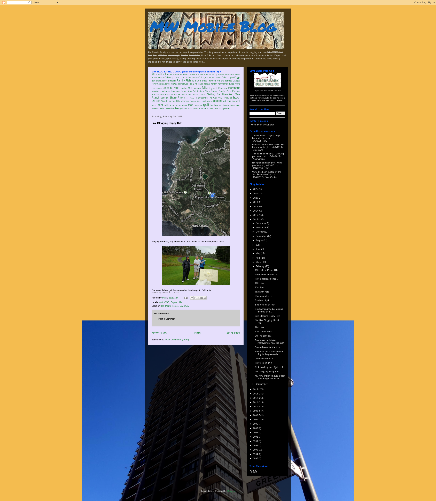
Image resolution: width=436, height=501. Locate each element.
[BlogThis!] (195, 298)
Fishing (189, 80)
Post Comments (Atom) (177, 339)
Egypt (237, 77)
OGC (166, 302)
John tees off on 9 (264, 358)
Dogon (231, 77)
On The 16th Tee (263, 336)
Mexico (197, 88)
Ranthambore (158, 94)
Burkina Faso (158, 77)
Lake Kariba (157, 88)
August (259, 240)
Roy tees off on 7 (263, 363)
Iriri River (198, 84)
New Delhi (193, 91)
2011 (256, 402)
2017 (256, 211)
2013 (256, 393)
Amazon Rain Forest (179, 74)
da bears (176, 105)
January (260, 384)
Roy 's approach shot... (266, 279)
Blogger (231, 491)
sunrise (202, 108)
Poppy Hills (176, 302)
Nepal (183, 91)
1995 (256, 449)
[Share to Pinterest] (205, 298)
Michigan (209, 87)
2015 (256, 219)
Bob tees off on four (265, 304)
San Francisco (225, 94)
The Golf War (215, 97)
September (261, 236)
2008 (256, 415)
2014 (256, 389)
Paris (229, 91)
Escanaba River (159, 80)
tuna (221, 108)
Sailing (211, 94)
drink (184, 105)
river (177, 108)
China (210, 77)
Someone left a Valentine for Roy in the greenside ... (269, 353)
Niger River (204, 91)
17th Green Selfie (263, 331)
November (261, 227)
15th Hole (259, 283)
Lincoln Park (170, 87)
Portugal (236, 91)
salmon (189, 108)
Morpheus (234, 87)
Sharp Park (176, 97)
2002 (256, 437)
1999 (256, 441)
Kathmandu (223, 84)
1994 (256, 454)
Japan (207, 84)
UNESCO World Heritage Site (166, 101)
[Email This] (192, 298)
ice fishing (224, 105)
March (259, 262)
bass (154, 105)
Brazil (237, 74)
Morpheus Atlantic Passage (166, 91)
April (258, 258)
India (191, 84)
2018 (256, 206)
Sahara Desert (199, 94)
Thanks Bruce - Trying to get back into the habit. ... (266, 137)
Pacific (222, 91)
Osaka (214, 91)
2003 (256, 432)
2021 (256, 193)
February (260, 266)
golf (206, 105)
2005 (256, 428)
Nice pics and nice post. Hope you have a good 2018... (267, 164)
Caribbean (185, 77)
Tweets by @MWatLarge (262, 124)
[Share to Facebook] (201, 298)
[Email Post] (185, 297)
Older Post (233, 333)
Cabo (167, 77)
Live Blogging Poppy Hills (267, 316)
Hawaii (174, 84)
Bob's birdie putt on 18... (267, 274)
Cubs (224, 77)
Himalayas (183, 84)
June (258, 249)
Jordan (214, 84)
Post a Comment (166, 319)
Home (196, 333)
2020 (256, 198)
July (258, 245)
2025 (256, 189)
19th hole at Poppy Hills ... (268, 270)
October (260, 231)
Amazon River (196, 74)
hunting (214, 105)
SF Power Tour (184, 94)
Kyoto (237, 84)
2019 (256, 202)
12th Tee (259, 287)
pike (238, 105)
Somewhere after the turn (267, 347)
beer (160, 104)
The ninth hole (262, 291)
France (211, 80)
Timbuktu (227, 98)
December (261, 223)
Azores (221, 74)
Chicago (202, 77)
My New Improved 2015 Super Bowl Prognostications (270, 377)
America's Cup (210, 74)
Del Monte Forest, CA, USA (175, 306)
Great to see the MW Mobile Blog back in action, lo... (268, 146)
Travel (236, 97)
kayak (232, 105)
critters (167, 105)
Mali (190, 88)
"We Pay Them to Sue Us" (272, 100)
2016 (256, 215)
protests (156, 108)
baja (229, 101)
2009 (256, 411)
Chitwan (217, 77)
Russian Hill (171, 94)
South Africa (189, 98)
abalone (217, 100)
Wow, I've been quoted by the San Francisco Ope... (266, 173)
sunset (210, 108)
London (183, 88)
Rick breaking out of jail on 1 (269, 367)
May (258, 253)
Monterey (222, 88)
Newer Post (159, 333)
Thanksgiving (201, 98)
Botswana (229, 74)
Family (181, 80)
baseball (236, 101)
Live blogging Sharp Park (267, 371)
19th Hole (259, 327)
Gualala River (163, 84)
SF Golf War (276, 90)
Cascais (194, 77)
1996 (256, 445)
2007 (256, 419)
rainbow (164, 108)
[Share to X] (198, 298)
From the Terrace (223, 80)
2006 (256, 424)
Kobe (231, 84)
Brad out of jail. (262, 300)
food (190, 104)
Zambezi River (195, 101)
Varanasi (185, 101)
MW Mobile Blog (213, 26)
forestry (198, 105)
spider (195, 108)
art (224, 101)
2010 (256, 406)
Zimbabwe (207, 101)
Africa (154, 74)
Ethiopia (172, 80)
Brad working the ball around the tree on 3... (269, 310)
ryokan (183, 108)
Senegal (164, 98)
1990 (256, 458)
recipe (171, 108)
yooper (226, 108)
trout (216, 108)
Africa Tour (163, 74)
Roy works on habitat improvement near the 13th (269, 341)
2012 (256, 398)
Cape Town (174, 78)
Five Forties (201, 80)
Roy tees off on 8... (264, 296)
